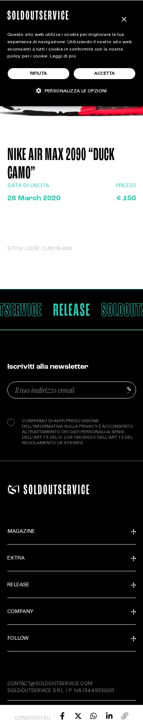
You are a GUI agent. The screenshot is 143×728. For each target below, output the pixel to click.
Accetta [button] (104, 73)
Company (20, 611)
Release (18, 585)
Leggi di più (63, 56)
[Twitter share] (78, 716)
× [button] (123, 19)
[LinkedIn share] (109, 716)
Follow (18, 638)
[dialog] (71, 53)
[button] (71, 90)
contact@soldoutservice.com (49, 683)
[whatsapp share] (93, 716)
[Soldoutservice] (13, 489)
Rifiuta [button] (38, 73)
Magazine (21, 531)
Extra (16, 558)
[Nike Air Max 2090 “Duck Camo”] (62, 716)
